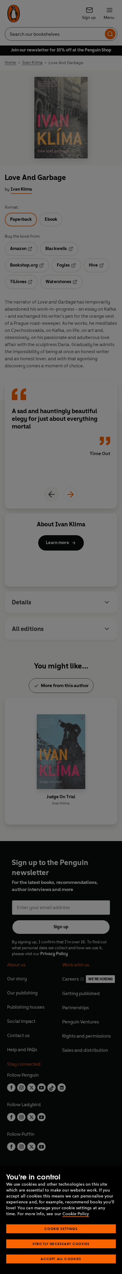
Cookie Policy (75, 1213)
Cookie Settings (61, 1228)
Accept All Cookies (61, 1259)
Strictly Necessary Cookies (61, 1243)
